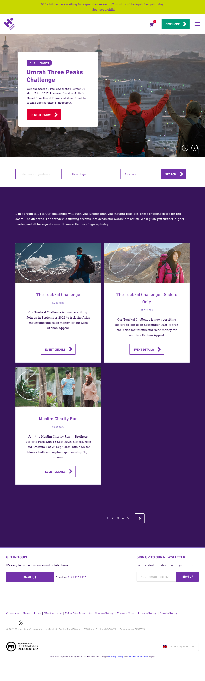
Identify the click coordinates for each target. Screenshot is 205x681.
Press (37, 613)
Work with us (53, 613)
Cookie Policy (169, 613)
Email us (29, 577)
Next (195, 149)
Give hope (173, 24)
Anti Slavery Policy (101, 613)
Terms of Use (125, 613)
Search (170, 174)
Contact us (12, 613)
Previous (186, 146)
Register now (41, 115)
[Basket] (151, 25)
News (26, 613)
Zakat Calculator (75, 613)
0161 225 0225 (77, 577)
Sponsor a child (103, 9)
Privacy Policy (147, 613)
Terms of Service (138, 656)
